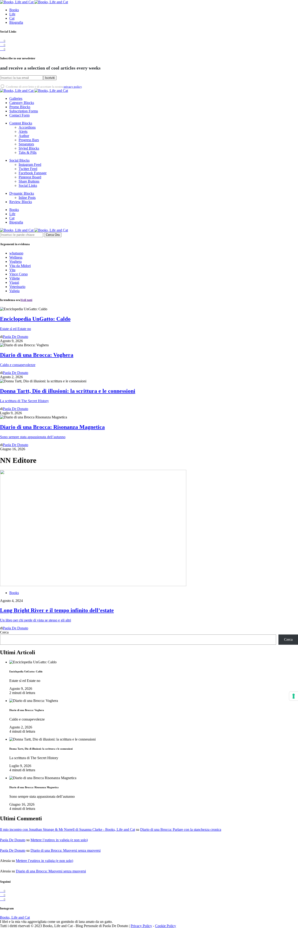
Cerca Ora (53, 235)
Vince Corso (18, 274)
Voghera (15, 262)
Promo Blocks (19, 107)
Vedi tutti (26, 300)
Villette (14, 278)
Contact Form (19, 115)
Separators (26, 144)
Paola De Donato (12, 840)
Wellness (15, 257)
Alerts (23, 132)
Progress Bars (29, 140)
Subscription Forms (23, 111)
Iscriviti (50, 78)
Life (12, 14)
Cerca (4, 632)
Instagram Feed (30, 165)
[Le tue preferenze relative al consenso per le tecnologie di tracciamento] (293, 696)
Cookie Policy (165, 926)
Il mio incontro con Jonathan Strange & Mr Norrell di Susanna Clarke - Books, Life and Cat (67, 829)
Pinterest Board (30, 177)
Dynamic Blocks (21, 193)
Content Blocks (20, 123)
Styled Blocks (29, 148)
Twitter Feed (28, 169)
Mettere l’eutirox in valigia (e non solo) (59, 840)
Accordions (27, 127)
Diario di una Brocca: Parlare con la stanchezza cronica (180, 829)
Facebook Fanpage (33, 173)
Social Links (28, 185)
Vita (12, 270)
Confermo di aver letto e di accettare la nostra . (44, 86)
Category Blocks (21, 103)
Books (14, 10)
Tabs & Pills (28, 152)
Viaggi (14, 282)
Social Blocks (19, 160)
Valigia (14, 291)
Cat (11, 18)
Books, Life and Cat (15, 917)
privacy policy (73, 86)
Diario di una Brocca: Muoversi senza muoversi (65, 850)
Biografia (16, 22)
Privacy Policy (141, 926)
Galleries (15, 98)
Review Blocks (20, 202)
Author (24, 136)
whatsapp (16, 253)
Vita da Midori (20, 266)
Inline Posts (27, 198)
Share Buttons (29, 181)
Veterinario (17, 287)
